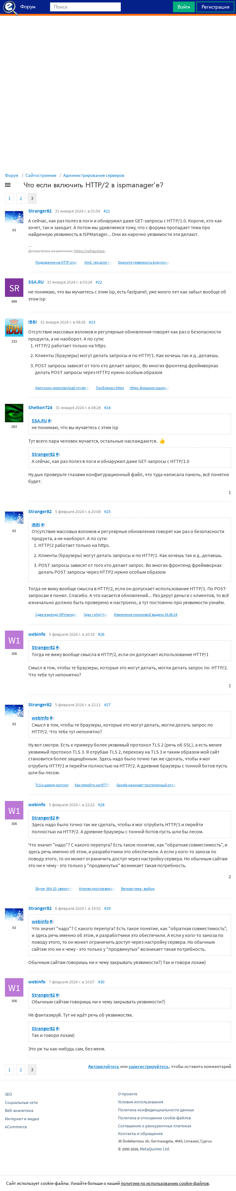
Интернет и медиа (22, 1118)
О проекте (127, 1094)
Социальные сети (21, 1102)
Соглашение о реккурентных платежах (154, 1126)
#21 (107, 211)
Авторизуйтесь (103, 1066)
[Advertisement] (118, 31)
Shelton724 (40, 407)
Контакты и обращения (140, 1133)
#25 (107, 511)
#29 (107, 908)
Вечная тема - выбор (138, 888)
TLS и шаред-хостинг (52, 785)
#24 (107, 407)
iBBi (32, 322)
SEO (8, 1094)
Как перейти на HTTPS (93, 785)
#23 (92, 322)
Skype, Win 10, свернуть (54, 888)
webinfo (36, 634)
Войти (184, 6)
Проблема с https (110, 387)
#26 (101, 634)
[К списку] (17, 186)
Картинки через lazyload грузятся (62, 387)
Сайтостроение (41, 175)
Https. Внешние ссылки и (150, 387)
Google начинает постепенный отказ (146, 785)
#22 (99, 282)
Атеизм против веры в (97, 888)
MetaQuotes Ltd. (155, 1149)
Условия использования (140, 1102)
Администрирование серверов (93, 175)
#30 (101, 982)
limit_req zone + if (98, 262)
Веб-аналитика (19, 1110)
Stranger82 (40, 211)
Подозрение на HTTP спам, (57, 262)
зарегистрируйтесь (148, 1066)
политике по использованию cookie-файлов (165, 1183)
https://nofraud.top (89, 251)
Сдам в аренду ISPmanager (56, 614)
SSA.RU (36, 282)
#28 (101, 804)
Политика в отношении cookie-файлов (154, 1118)
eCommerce (16, 1126)
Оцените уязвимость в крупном (144, 262)
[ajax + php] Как (96, 614)
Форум (11, 175)
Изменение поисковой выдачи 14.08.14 (145, 614)
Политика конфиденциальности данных (156, 1110)
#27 (107, 704)
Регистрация (215, 6)
